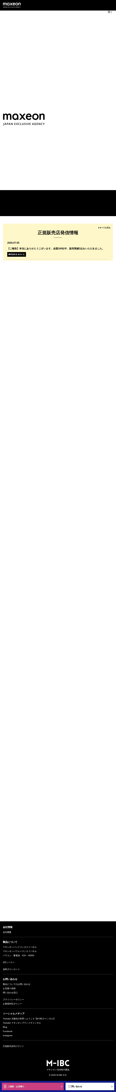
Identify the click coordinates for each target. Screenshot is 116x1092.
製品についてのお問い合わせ (16, 984)
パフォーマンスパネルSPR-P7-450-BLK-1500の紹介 (43, 599)
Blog (5, 1027)
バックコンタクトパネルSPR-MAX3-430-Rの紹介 (42, 592)
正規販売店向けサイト (13, 1046)
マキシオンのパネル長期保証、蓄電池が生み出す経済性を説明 (49, 619)
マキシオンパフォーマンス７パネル (20, 951)
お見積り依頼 (9, 988)
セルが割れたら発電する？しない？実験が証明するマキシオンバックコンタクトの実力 (62, 606)
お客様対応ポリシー (12, 1004)
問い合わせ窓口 (10, 992)
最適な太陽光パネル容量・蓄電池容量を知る (39, 626)
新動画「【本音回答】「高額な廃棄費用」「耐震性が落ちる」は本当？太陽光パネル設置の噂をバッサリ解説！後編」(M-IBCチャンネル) (73, 211)
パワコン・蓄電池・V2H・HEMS (18, 955)
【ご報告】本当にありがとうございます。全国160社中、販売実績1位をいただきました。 (56, 248)
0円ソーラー (9, 962)
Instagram (8, 1035)
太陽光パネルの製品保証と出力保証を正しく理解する (44, 612)
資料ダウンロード (11, 969)
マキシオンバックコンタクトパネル (20, 947)
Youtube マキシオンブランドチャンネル (22, 1023)
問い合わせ (77, 1086)
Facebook (7, 1031)
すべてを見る (105, 228)
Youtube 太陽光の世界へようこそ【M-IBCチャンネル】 (29, 1018)
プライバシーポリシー (13, 999)
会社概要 (7, 932)
